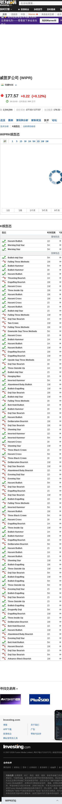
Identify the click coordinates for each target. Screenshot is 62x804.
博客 (5, 725)
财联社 (17, 767)
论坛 (54, 120)
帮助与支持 (36, 734)
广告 (33, 729)
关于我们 (35, 725)
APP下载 (7, 729)
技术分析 (5, 126)
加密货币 (38, 9)
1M (46, 141)
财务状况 (36, 120)
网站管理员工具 (10, 738)
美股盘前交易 (48, 14)
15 (21, 141)
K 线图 (5, 141)
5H (34, 141)
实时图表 (51, 9)
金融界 (53, 767)
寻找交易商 (8, 688)
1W (42, 141)
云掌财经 (33, 767)
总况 (2, 120)
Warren (32, 14)
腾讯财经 (7, 767)
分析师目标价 (29, 126)
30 (25, 141)
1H (29, 141)
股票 (5, 14)
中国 (23, 14)
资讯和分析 (22, 120)
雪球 (24, 767)
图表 (10, 120)
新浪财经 (43, 767)
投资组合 (24, 9)
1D (38, 141)
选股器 (14, 14)
